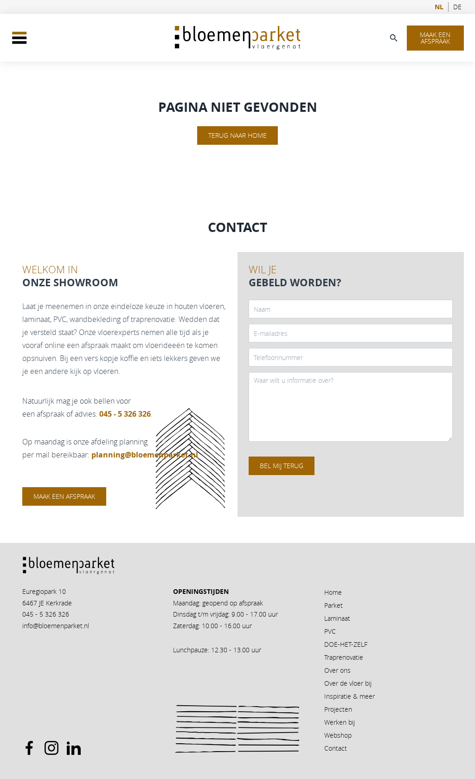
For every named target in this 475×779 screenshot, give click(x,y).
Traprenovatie (343, 657)
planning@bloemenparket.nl (144, 455)
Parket (333, 605)
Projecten (338, 709)
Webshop (338, 735)
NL (439, 7)
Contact (335, 748)
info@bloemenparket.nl (55, 625)
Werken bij (339, 722)
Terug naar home (237, 135)
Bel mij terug (281, 465)
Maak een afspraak (435, 37)
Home (333, 592)
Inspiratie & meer (349, 696)
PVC (330, 631)
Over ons (337, 670)
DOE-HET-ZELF (345, 644)
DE (457, 7)
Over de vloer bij (348, 683)
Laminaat (337, 618)
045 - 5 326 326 (45, 614)
